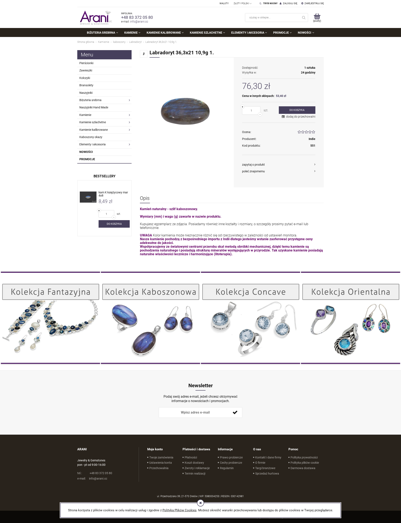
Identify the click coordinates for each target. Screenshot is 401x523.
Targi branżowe (265, 468)
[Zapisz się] (235, 412)
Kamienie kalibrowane (93, 129)
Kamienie (85, 115)
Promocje (87, 159)
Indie (312, 139)
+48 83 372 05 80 (137, 17)
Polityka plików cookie (305, 462)
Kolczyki (84, 78)
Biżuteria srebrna (90, 100)
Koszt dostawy (194, 462)
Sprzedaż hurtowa (267, 473)
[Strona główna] (95, 17)
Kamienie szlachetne (92, 122)
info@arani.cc (139, 21)
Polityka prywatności (304, 457)
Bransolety (86, 85)
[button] (278, 164)
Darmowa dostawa (303, 468)
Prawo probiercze (231, 457)
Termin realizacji (195, 473)
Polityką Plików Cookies (179, 510)
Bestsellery (104, 176)
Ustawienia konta (160, 462)
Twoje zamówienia (161, 457)
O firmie (260, 462)
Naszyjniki (86, 92)
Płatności (191, 457)
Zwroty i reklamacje (197, 468)
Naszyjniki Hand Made (93, 107)
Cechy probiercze (231, 462)
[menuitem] (102, 32)
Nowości (86, 152)
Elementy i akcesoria (92, 144)
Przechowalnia (159, 468)
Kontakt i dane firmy (268, 457)
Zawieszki (85, 70)
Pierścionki (86, 63)
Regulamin (227, 468)
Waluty (224, 3)
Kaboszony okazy (90, 137)
